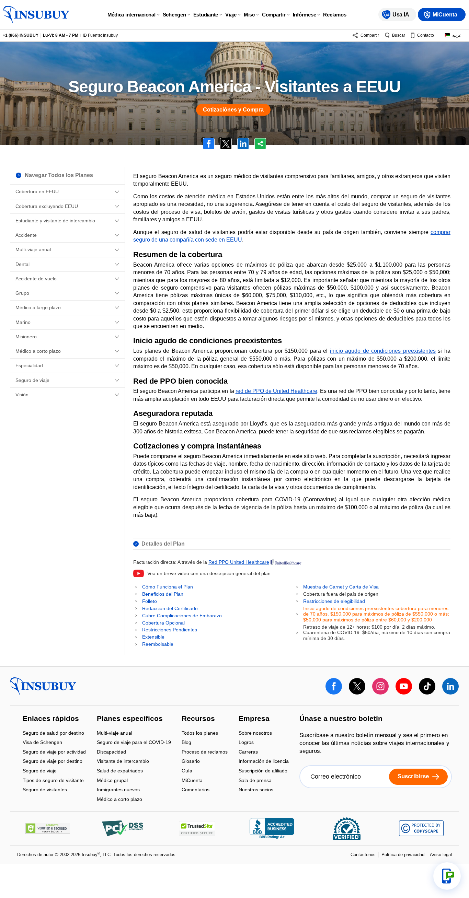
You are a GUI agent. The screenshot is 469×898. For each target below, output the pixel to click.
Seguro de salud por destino (53, 733)
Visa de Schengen (42, 743)
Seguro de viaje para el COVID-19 (134, 743)
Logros (246, 743)
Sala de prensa (255, 781)
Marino (23, 322)
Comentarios (195, 790)
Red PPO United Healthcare (238, 562)
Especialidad (29, 365)
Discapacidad (111, 752)
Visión (21, 394)
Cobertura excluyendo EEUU (46, 206)
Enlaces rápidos (51, 719)
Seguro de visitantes (45, 790)
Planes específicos (130, 719)
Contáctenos (363, 854)
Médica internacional (131, 15)
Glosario (191, 762)
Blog (186, 743)
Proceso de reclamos (205, 752)
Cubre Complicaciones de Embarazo (182, 615)
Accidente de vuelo (36, 278)
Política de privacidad (402, 854)
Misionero (26, 336)
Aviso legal (441, 854)
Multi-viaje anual (33, 249)
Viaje (231, 15)
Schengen (174, 15)
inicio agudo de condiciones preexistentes (383, 351)
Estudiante (205, 15)
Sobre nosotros (255, 733)
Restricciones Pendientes (169, 629)
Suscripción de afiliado (263, 771)
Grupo (22, 293)
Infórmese (304, 15)
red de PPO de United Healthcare (276, 391)
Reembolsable (157, 644)
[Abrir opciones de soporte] (447, 876)
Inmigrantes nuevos (118, 790)
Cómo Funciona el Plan (167, 587)
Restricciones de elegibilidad (334, 601)
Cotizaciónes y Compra (233, 110)
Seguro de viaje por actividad (54, 752)
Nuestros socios (256, 790)
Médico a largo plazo (38, 307)
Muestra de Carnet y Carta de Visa (341, 587)
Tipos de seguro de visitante (53, 781)
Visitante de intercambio (123, 762)
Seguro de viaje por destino (52, 762)
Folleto (149, 601)
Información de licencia (264, 762)
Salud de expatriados (120, 771)
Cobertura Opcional (163, 623)
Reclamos (334, 15)
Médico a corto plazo (38, 351)
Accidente (26, 235)
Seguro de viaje (32, 380)
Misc (249, 15)
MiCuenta (192, 781)
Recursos (198, 719)
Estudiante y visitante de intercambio (55, 220)
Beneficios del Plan (162, 594)
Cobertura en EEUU (37, 191)
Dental (22, 264)
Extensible (153, 637)
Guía (187, 771)
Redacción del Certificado (170, 608)
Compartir (274, 15)
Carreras (248, 752)
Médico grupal (112, 781)
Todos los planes (200, 733)
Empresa (254, 719)
